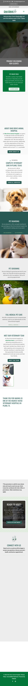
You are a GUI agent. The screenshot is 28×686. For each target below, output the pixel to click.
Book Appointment (14, 51)
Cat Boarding (18, 232)
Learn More (14, 89)
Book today (19, 16)
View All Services (14, 182)
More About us (14, 151)
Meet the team (14, 360)
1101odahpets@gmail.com (19, 1)
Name (6, 605)
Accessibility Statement (12, 676)
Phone (5, 618)
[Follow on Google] (15, 681)
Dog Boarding (7, 232)
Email (5, 612)
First (5, 609)
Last (15, 609)
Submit (7, 635)
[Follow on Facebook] (13, 681)
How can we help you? (9, 623)
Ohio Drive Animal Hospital (12, 43)
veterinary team (9, 340)
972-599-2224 (8, 1)
